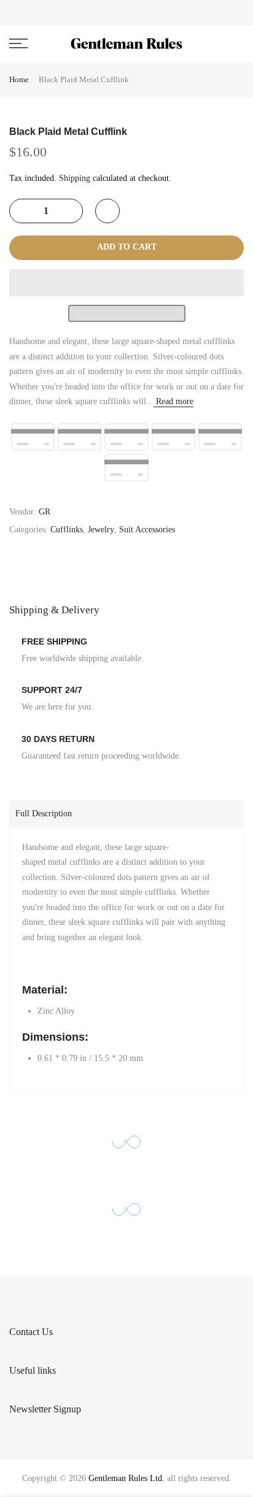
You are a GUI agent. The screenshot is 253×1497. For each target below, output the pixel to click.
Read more (173, 401)
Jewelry (101, 529)
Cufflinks (66, 529)
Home (19, 79)
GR (44, 511)
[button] (126, 282)
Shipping (74, 178)
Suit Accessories (147, 529)
